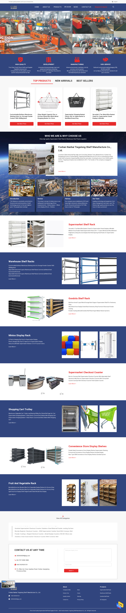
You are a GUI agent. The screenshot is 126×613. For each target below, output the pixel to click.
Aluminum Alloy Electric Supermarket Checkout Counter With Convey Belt (89, 378)
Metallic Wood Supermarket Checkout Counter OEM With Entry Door (37, 527)
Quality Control (66, 596)
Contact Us (65, 599)
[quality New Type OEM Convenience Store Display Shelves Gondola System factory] (54, 455)
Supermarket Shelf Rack (82, 224)
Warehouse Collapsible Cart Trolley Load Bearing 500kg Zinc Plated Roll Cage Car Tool (32, 413)
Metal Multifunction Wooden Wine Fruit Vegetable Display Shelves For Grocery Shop (31, 487)
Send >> (71, 570)
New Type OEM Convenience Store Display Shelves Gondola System (87, 454)
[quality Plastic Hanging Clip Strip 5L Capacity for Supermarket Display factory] (76, 100)
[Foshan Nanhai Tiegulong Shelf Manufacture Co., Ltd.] (14, 7)
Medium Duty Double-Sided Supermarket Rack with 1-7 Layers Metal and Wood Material (92, 230)
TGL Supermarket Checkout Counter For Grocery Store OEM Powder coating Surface (42, 533)
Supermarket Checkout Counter (86, 372)
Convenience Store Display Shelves (88, 446)
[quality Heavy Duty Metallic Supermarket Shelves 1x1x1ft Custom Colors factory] (49, 100)
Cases (78, 593)
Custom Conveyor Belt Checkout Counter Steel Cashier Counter (86, 380)
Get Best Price (21, 124)
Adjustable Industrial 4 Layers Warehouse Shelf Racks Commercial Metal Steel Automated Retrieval (30, 270)
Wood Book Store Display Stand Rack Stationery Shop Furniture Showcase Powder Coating (91, 307)
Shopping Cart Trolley (20, 409)
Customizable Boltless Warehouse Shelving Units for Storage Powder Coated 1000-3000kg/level (31, 266)
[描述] (113, 7)
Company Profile (67, 589)
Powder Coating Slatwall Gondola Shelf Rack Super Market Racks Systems (89, 310)
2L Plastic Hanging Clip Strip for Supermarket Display (102, 115)
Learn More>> (62, 171)
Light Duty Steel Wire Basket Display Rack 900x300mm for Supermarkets (19, 116)
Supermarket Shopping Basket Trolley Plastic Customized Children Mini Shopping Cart (32, 415)
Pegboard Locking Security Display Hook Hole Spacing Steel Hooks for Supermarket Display (91, 233)
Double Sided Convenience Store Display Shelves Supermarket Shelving (88, 450)
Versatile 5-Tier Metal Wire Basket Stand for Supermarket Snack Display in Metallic (91, 228)
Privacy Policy (80, 599)
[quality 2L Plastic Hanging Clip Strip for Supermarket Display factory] (104, 100)
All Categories (103, 599)
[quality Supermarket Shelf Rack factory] (63, 32)
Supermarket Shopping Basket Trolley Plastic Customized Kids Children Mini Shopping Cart (32, 418)
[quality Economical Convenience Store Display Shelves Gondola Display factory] (36, 455)
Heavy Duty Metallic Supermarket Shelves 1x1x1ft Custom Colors (48, 115)
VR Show (67, 7)
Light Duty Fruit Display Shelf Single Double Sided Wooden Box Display (27, 491)
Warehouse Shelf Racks (21, 261)
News (78, 589)
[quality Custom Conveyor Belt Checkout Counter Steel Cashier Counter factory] (54, 381)
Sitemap (79, 596)
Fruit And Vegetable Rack (22, 483)
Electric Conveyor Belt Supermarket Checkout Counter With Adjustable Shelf (90, 376)
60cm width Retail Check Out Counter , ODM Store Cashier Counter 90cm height (41, 535)
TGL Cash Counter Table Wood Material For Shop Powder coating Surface (39, 530)
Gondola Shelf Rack (79, 298)
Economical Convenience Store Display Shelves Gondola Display (86, 452)
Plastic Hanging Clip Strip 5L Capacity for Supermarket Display (76, 115)
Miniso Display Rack (19, 335)
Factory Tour (66, 593)
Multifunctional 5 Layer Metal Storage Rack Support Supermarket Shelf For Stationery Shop (92, 303)
